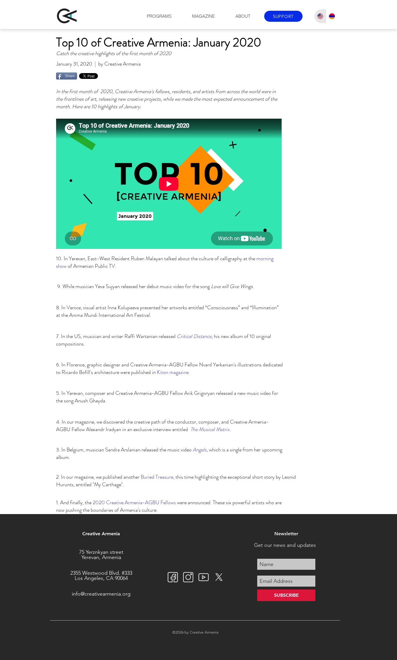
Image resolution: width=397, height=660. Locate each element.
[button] (159, 16)
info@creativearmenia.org (101, 594)
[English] (320, 16)
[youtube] (204, 577)
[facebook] (173, 577)
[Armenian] (332, 16)
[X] (219, 577)
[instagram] (188, 577)
